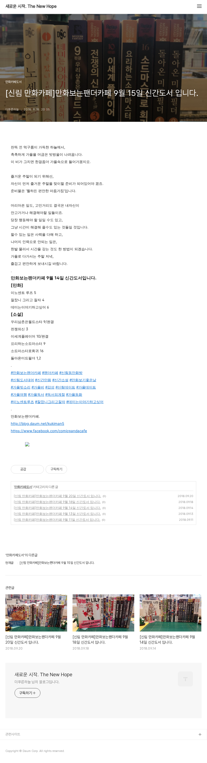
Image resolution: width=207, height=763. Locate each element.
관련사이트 (12, 734)
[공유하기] (31, 469)
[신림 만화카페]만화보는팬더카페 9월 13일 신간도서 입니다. (57, 514)
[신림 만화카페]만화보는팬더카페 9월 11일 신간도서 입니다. (57, 520)
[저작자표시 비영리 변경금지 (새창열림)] (74, 469)
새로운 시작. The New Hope (31, 6)
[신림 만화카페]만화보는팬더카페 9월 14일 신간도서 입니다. (57, 508)
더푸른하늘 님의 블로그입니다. (37, 682)
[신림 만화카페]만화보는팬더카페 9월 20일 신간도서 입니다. (57, 496)
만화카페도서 (23, 487)
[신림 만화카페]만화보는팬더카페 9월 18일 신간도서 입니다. (57, 502)
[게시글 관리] (37, 469)
